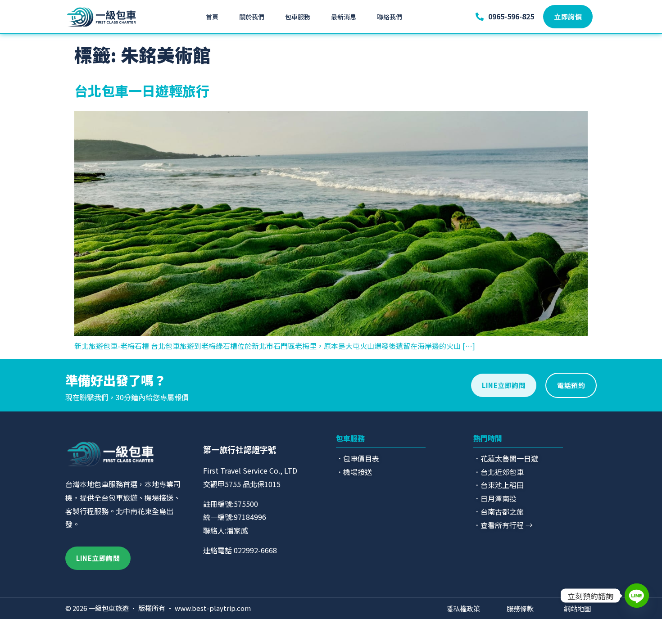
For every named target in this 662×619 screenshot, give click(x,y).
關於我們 (251, 16)
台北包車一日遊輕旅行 (141, 90)
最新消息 (343, 16)
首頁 (212, 16)
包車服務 (297, 16)
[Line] (637, 595)
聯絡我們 (389, 16)
